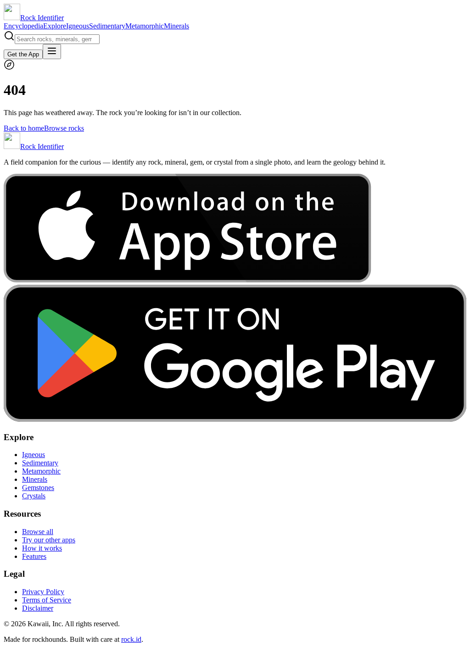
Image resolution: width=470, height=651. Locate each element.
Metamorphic (144, 26)
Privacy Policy (43, 592)
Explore (54, 26)
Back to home (24, 128)
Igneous (77, 26)
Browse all (37, 531)
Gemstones (38, 487)
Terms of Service (46, 600)
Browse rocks (64, 128)
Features (34, 556)
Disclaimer (37, 608)
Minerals (176, 26)
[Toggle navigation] (52, 51)
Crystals (33, 496)
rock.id (131, 639)
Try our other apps (48, 540)
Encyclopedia (23, 26)
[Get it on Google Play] (235, 419)
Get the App (23, 54)
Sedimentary (107, 26)
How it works (42, 548)
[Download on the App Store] (187, 280)
